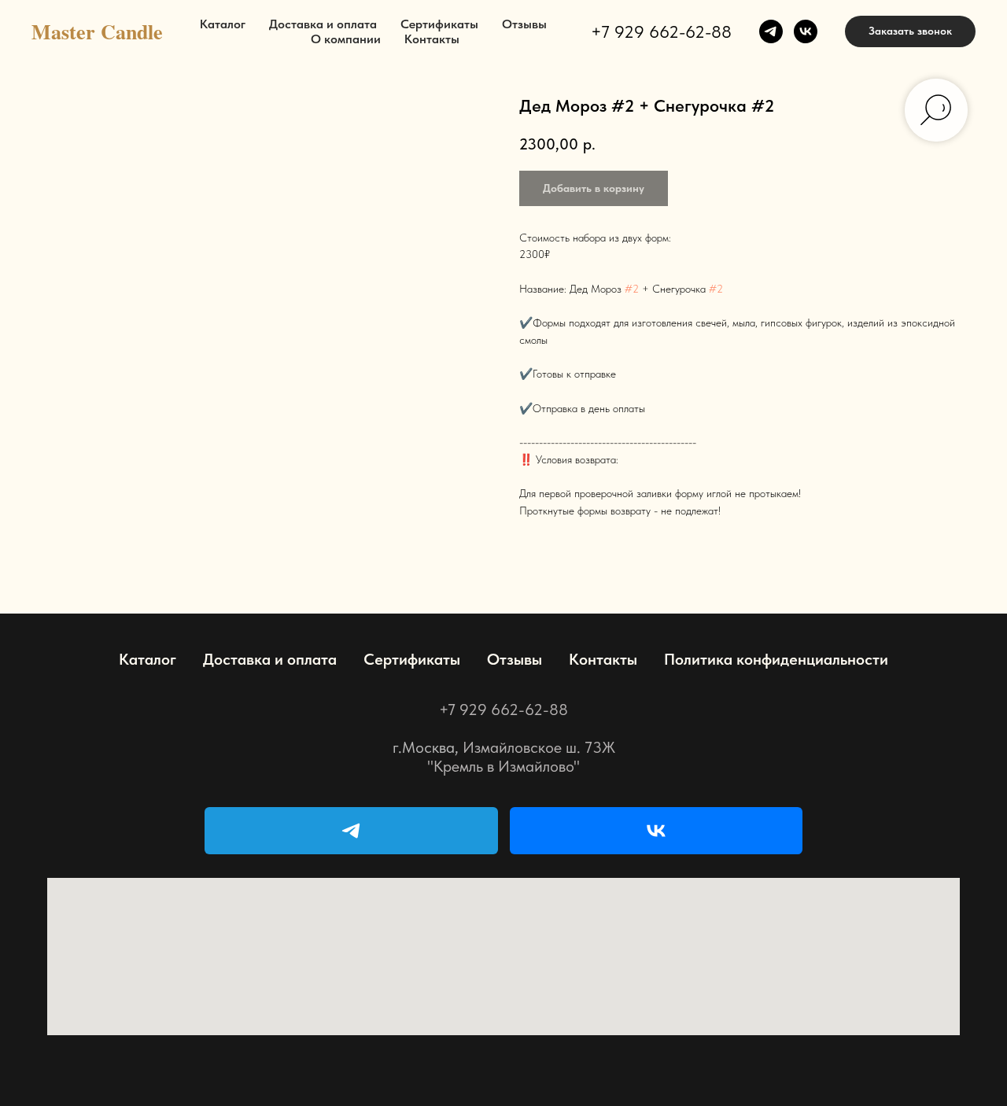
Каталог (222, 24)
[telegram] (771, 31)
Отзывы (524, 24)
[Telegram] (351, 830)
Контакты (431, 38)
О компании (346, 38)
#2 (632, 288)
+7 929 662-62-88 (661, 31)
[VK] (656, 830)
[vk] (805, 31)
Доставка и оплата (323, 24)
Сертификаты (439, 24)
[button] (910, 31)
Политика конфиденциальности (776, 659)
